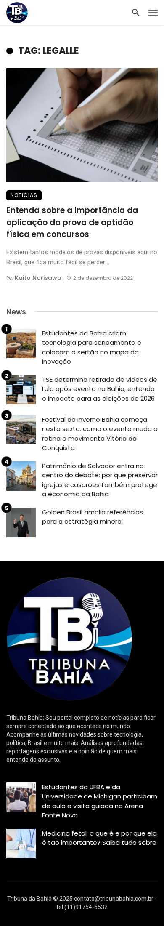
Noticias (24, 195)
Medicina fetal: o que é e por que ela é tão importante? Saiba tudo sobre (99, 838)
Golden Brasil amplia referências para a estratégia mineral (92, 517)
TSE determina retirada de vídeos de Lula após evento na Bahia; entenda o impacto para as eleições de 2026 (99, 389)
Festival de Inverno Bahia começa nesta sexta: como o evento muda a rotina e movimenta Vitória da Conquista (100, 433)
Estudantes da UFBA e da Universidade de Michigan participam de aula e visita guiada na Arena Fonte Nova (99, 801)
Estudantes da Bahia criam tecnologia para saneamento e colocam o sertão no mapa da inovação (91, 347)
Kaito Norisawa (38, 278)
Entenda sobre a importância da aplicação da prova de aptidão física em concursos (72, 222)
